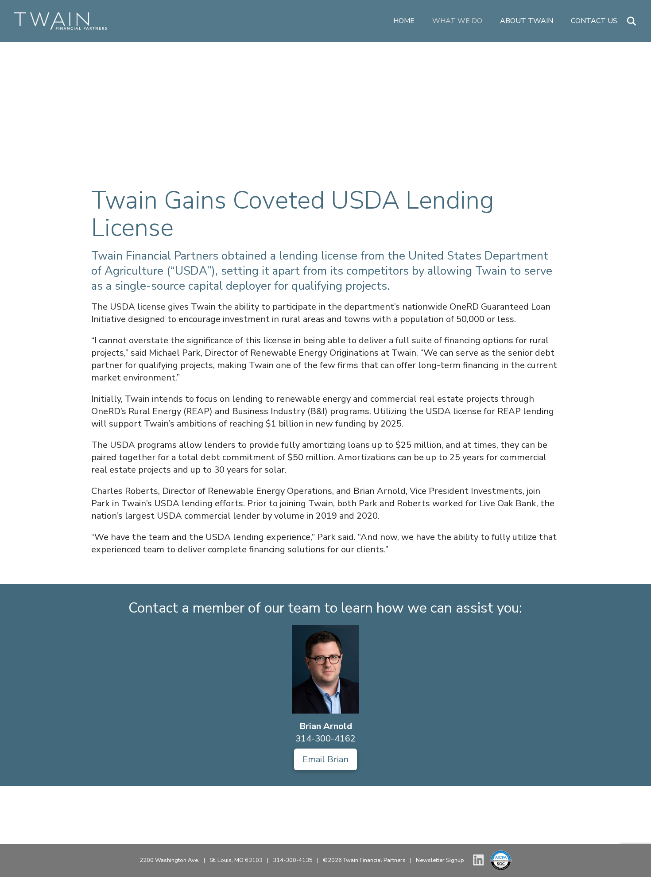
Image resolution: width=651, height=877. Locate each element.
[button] (631, 21)
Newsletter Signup (440, 860)
